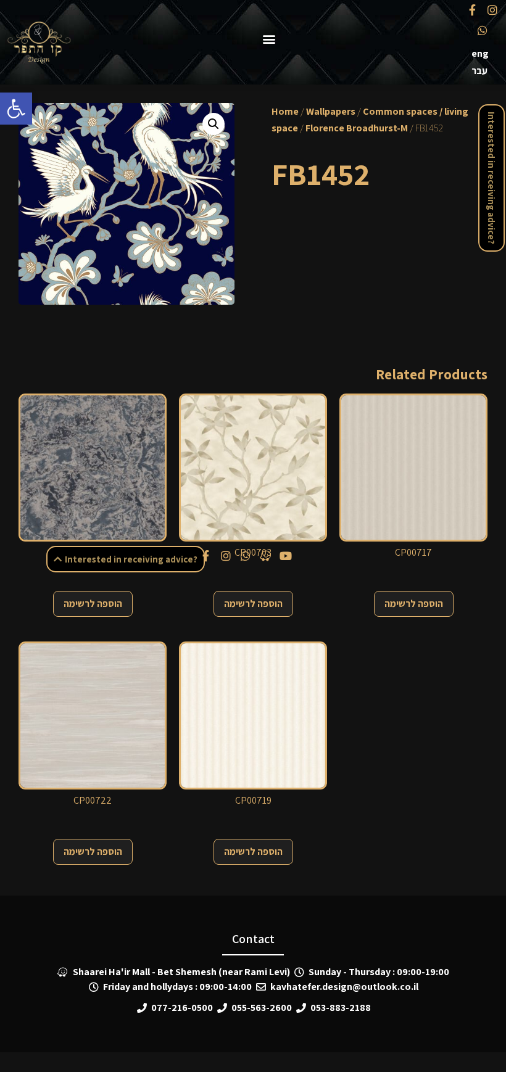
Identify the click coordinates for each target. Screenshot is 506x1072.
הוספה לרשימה (93, 603)
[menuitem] (480, 53)
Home (285, 111)
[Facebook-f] (472, 10)
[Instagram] (492, 10)
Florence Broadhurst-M (356, 128)
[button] (16, 109)
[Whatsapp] (482, 29)
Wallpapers (330, 111)
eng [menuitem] (480, 53)
